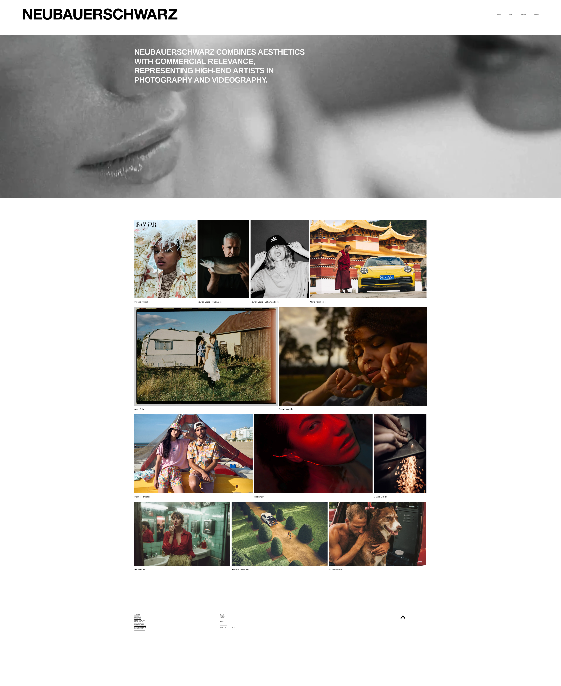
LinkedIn (222, 617)
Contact (222, 614)
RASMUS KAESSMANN (140, 627)
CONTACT (536, 14)
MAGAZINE (523, 14)
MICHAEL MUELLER (139, 623)
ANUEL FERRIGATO (139, 620)
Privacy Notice (223, 625)
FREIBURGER (137, 617)
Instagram (222, 616)
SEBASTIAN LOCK (138, 628)
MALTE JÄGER (137, 618)
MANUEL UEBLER (138, 621)
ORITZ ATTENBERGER (140, 625)
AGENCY (511, 14)
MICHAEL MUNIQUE (139, 624)
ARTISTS (499, 14)
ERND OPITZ (138, 616)
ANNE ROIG (137, 614)
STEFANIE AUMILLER (139, 630)
